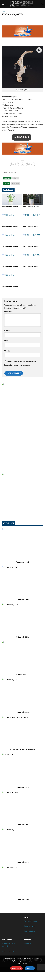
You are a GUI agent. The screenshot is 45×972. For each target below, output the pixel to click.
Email (6, 341)
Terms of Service (30, 921)
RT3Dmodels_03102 (22, 712)
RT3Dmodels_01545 (22, 599)
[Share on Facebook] (17, 164)
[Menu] (3, 3)
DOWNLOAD (22, 137)
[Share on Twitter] (22, 164)
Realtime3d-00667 (22, 562)
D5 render (15, 183)
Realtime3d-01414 (22, 787)
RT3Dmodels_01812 (22, 825)
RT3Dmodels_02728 (22, 862)
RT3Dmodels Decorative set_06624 (22, 750)
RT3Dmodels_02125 (22, 637)
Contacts (27, 943)
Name (7, 330)
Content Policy (29, 926)
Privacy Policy (29, 931)
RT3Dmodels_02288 (22, 900)
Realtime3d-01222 (22, 674)
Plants (4, 11)
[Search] (42, 4)
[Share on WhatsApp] (12, 164)
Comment (8, 311)
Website (7, 351)
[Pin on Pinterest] (28, 164)
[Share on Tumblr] (33, 164)
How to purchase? (9, 951)
